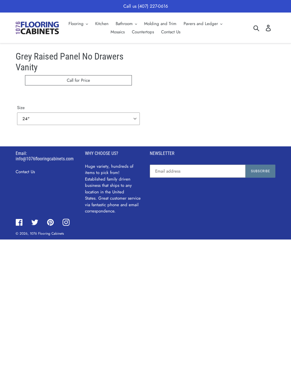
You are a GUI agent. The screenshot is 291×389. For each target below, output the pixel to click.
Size (21, 108)
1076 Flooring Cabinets (47, 233)
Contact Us (25, 172)
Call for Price (78, 80)
